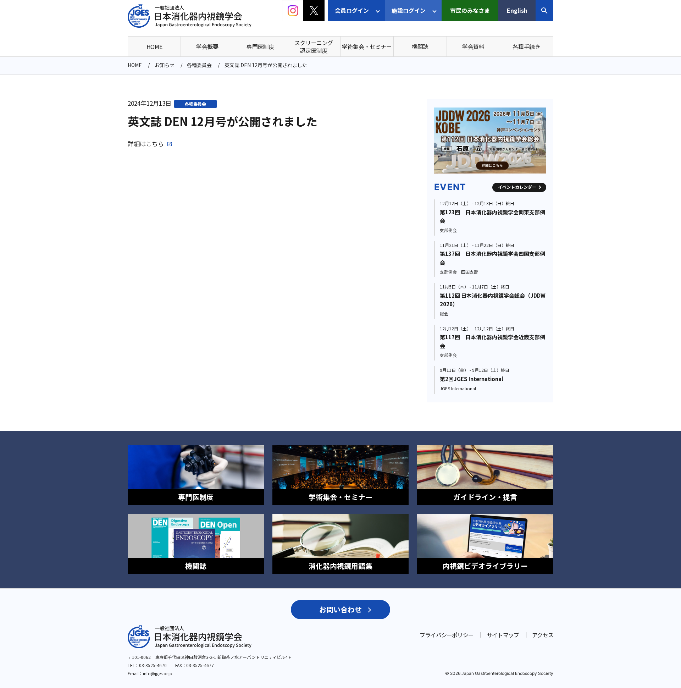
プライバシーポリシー (447, 635)
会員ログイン (352, 10)
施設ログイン (409, 10)
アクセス (542, 635)
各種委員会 (195, 104)
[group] (440, 141)
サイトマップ (503, 635)
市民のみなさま (470, 10)
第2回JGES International (471, 378)
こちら (155, 143)
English (517, 10)
